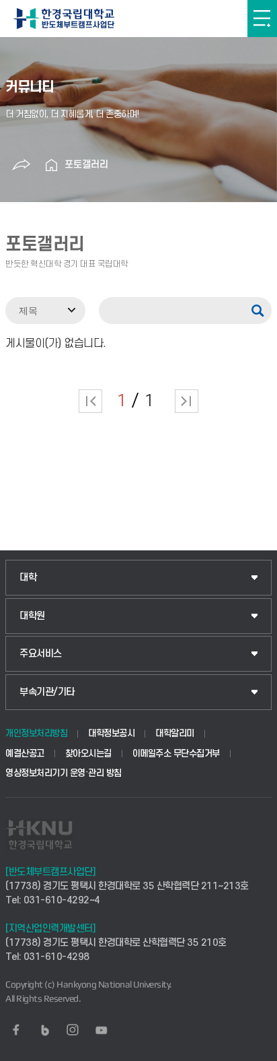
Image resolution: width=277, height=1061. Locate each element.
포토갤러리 (86, 164)
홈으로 (51, 165)
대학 (27, 577)
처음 (90, 401)
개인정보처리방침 (36, 733)
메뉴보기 (262, 18)
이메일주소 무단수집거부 (176, 753)
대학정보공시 (111, 733)
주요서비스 (40, 654)
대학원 (32, 616)
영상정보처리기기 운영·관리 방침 (63, 773)
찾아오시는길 (88, 753)
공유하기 (21, 165)
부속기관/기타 (47, 692)
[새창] (16, 1030)
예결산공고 (24, 753)
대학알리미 (174, 733)
